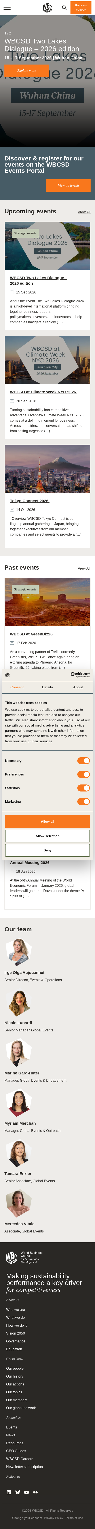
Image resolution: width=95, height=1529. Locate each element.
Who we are (15, 1309)
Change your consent (27, 1518)
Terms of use (74, 1518)
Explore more (26, 70)
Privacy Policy (53, 1518)
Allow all (47, 821)
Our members (16, 1400)
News (10, 1435)
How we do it (16, 1325)
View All (84, 212)
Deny (47, 850)
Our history (14, 1376)
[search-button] (64, 7)
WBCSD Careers (19, 1459)
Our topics (14, 1392)
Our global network (21, 1408)
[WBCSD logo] (47, 8)
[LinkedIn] (8, 1492)
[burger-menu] (7, 8)
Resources (14, 1443)
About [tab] (78, 687)
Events (11, 1427)
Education (14, 1349)
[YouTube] (26, 1492)
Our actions (15, 1384)
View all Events (68, 185)
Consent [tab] (17, 687)
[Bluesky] (17, 1492)
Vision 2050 (15, 1333)
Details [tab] (47, 687)
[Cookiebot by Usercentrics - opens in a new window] (70, 675)
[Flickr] (35, 1492)
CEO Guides (16, 1451)
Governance (15, 1341)
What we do (15, 1317)
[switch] (83, 774)
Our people (15, 1368)
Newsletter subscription (24, 1467)
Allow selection (48, 836)
